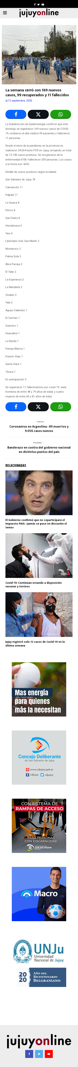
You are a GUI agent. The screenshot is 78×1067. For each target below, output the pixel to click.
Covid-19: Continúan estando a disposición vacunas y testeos (33, 584)
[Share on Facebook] (15, 114)
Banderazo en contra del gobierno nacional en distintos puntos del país (39, 450)
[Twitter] (39, 1054)
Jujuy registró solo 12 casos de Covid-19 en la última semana (35, 643)
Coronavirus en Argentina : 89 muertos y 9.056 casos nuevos (39, 429)
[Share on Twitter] (38, 114)
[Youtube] (49, 1054)
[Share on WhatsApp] (60, 114)
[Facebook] (29, 1054)
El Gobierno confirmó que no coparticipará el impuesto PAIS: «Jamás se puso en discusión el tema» (36, 524)
